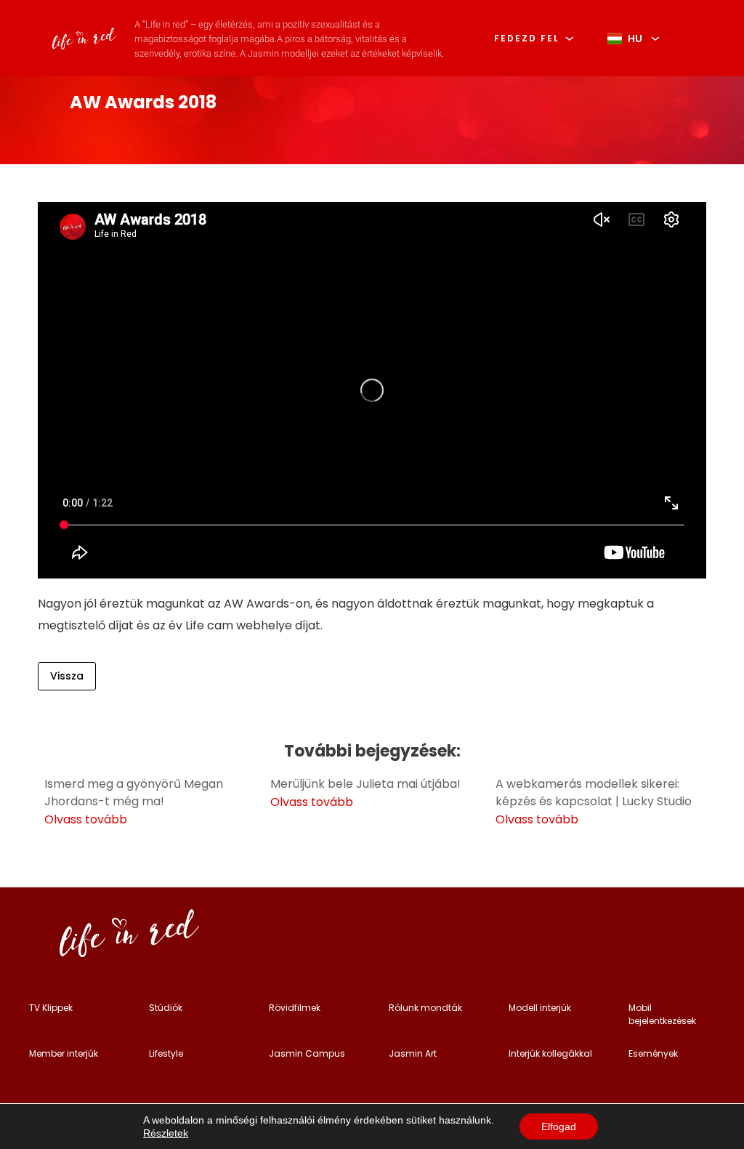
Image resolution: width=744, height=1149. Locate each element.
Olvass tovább (85, 819)
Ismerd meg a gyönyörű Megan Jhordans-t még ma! (133, 792)
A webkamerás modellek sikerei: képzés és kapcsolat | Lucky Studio (594, 792)
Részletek (165, 1133)
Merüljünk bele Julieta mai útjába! (365, 783)
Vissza (67, 676)
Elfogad (558, 1126)
